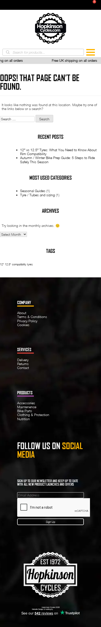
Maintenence (26, 407)
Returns (23, 364)
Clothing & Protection (33, 415)
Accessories (26, 403)
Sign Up (50, 521)
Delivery (22, 360)
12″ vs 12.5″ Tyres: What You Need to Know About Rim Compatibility (58, 152)
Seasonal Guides (32, 191)
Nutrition (23, 419)
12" (2, 264)
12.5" (8, 264)
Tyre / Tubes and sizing (37, 195)
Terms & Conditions (32, 317)
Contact (23, 368)
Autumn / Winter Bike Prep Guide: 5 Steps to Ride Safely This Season (57, 160)
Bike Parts (24, 411)
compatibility (19, 264)
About (21, 313)
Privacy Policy (27, 321)
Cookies (23, 325)
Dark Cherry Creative (61, 609)
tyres (30, 264)
